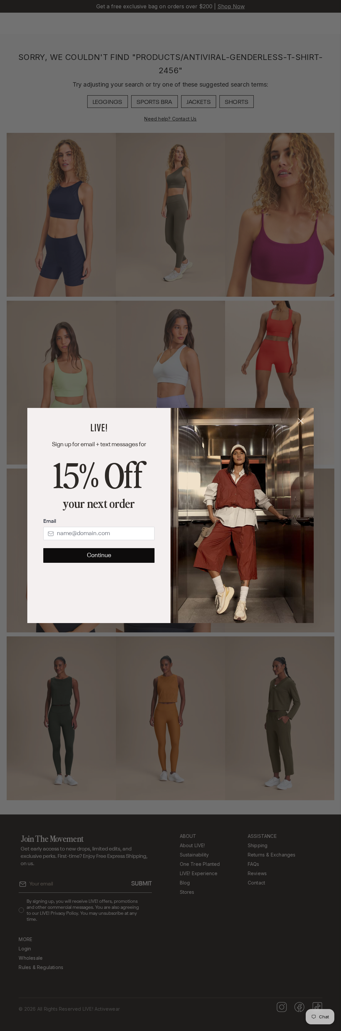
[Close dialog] (301, 421)
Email (49, 521)
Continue (99, 555)
